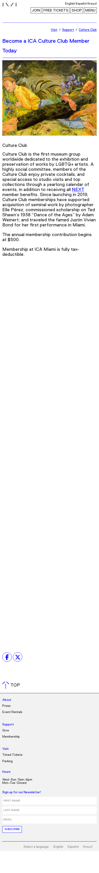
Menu (90, 10)
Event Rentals (12, 712)
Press (6, 706)
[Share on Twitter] (17, 657)
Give (5, 730)
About (6, 700)
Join (36, 10)
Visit (5, 748)
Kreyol (87, 846)
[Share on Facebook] (7, 657)
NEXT (78, 189)
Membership (11, 736)
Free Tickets (55, 10)
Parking (7, 761)
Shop (77, 10)
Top (12, 685)
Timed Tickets (12, 754)
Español (73, 846)
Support (8, 724)
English (58, 846)
